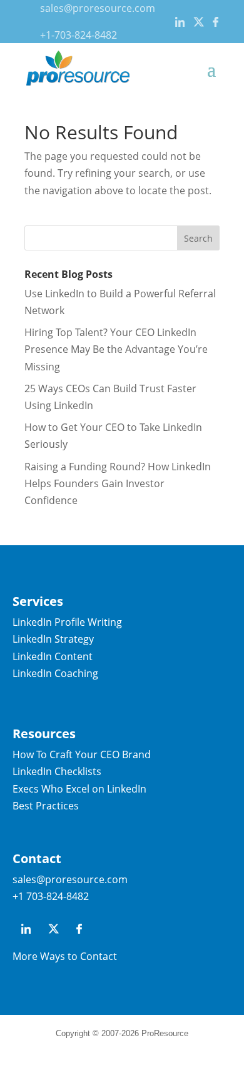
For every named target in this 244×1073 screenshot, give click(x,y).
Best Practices (46, 806)
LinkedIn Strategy (53, 639)
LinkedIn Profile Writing (67, 622)
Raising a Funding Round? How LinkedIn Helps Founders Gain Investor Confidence (117, 483)
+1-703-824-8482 (78, 35)
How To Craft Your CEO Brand (82, 754)
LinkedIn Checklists (57, 771)
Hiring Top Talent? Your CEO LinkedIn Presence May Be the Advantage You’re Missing (116, 349)
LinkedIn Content (53, 656)
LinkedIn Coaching (55, 673)
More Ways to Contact (65, 956)
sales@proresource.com (97, 8)
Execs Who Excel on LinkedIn (79, 789)
